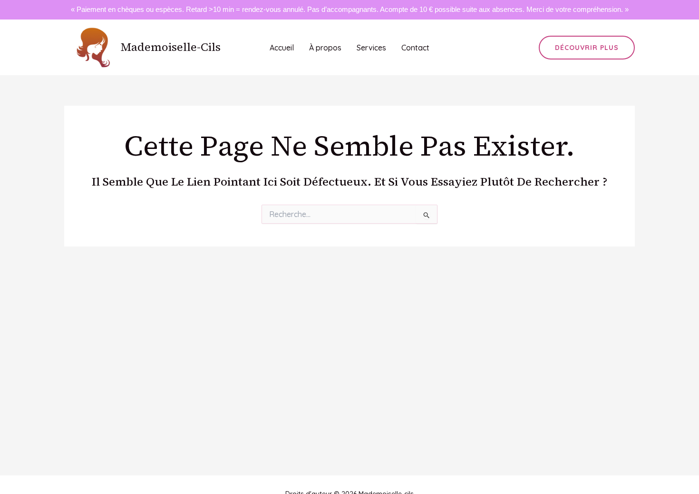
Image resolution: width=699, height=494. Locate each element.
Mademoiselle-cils (171, 47)
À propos (325, 47)
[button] (587, 47)
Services (371, 47)
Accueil (282, 47)
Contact (415, 47)
